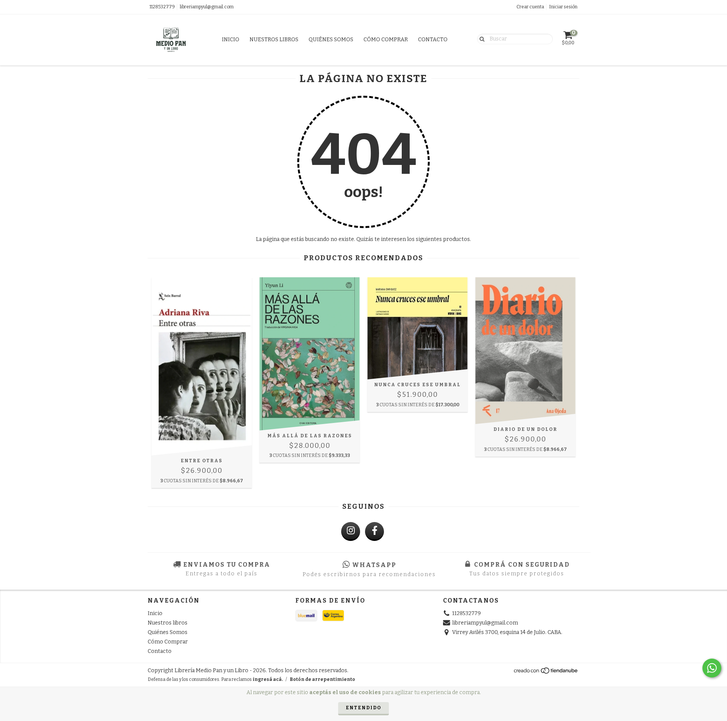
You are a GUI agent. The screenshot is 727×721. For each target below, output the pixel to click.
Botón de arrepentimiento (322, 679)
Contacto (433, 39)
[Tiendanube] (546, 672)
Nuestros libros (274, 39)
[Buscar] (480, 39)
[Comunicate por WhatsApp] (711, 668)
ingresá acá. (268, 679)
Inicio (230, 39)
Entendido (363, 707)
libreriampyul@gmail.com (207, 6)
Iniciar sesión (563, 6)
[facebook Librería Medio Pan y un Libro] (374, 531)
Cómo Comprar (386, 39)
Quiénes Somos (331, 39)
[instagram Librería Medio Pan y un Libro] (350, 531)
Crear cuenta (530, 6)
